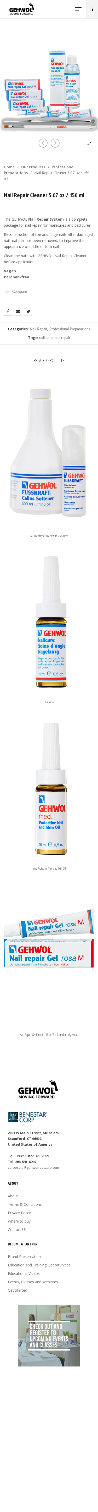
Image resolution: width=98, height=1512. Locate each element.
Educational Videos (24, 1273)
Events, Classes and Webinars (33, 1281)
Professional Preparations (69, 329)
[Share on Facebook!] (8, 311)
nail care (46, 338)
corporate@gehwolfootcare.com (33, 1167)
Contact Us (17, 1229)
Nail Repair (38, 329)
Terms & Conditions (25, 1204)
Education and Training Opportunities (39, 1264)
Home (9, 166)
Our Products (33, 166)
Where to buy (19, 1221)
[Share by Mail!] (18, 311)
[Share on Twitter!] (28, 311)
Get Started (17, 1290)
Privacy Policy (19, 1212)
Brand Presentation (24, 1256)
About (13, 1195)
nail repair (62, 338)
